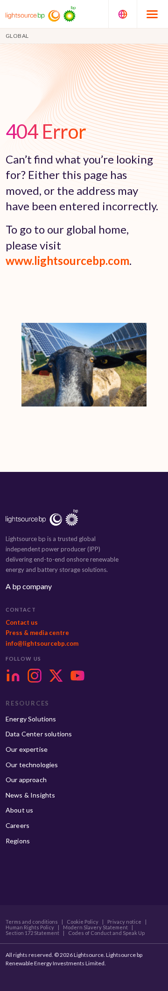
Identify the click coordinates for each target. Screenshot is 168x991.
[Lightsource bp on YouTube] (77, 675)
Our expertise (27, 749)
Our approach (26, 780)
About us (19, 810)
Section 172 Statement (32, 933)
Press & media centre (37, 632)
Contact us (22, 622)
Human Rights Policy (30, 927)
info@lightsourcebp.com (42, 643)
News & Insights (30, 795)
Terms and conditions (32, 922)
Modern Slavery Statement (95, 927)
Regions (18, 841)
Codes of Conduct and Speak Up (106, 933)
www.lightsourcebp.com (67, 260)
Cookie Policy (82, 922)
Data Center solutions (39, 734)
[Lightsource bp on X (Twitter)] (56, 675)
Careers (17, 825)
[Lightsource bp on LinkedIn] (13, 675)
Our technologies (32, 765)
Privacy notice (124, 922)
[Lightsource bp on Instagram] (34, 675)
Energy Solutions (31, 719)
